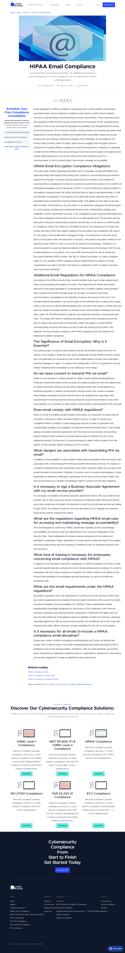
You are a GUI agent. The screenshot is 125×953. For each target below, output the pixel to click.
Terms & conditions (108, 904)
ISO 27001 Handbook (64, 908)
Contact (79, 5)
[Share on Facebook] (67, 100)
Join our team (49, 904)
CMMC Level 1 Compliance (19, 911)
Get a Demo (109, 5)
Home (12, 12)
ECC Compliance (16, 928)
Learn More (26, 774)
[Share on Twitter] (64, 100)
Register (13, 904)
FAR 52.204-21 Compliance (20, 924)
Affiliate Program (50, 908)
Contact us (48, 911)
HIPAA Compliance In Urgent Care (41, 676)
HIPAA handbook (62, 684)
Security (104, 908)
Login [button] (98, 5)
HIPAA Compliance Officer (38, 672)
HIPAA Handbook (63, 914)
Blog (19, 12)
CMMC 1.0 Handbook (64, 918)
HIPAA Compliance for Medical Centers (43, 679)
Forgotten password (17, 908)
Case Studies (54, 5)
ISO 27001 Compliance (18, 921)
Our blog (59, 901)
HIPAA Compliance (17, 918)
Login (12, 901)
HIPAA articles (48, 684)
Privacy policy (106, 901)
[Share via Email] (70, 100)
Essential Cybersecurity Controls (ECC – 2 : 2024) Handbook (78, 911)
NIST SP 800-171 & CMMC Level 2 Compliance (27, 914)
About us (47, 901)
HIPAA (26, 12)
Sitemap (104, 911)
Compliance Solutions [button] (35, 5)
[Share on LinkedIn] (61, 100)
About (67, 5)
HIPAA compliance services (81, 684)
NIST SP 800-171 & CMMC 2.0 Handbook (71, 904)
